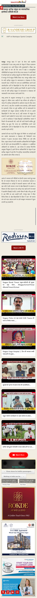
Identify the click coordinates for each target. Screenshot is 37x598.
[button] (18, 273)
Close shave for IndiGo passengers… (18, 471)
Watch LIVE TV (18, 248)
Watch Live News (18, 17)
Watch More (20, 455)
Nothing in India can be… (14, 476)
